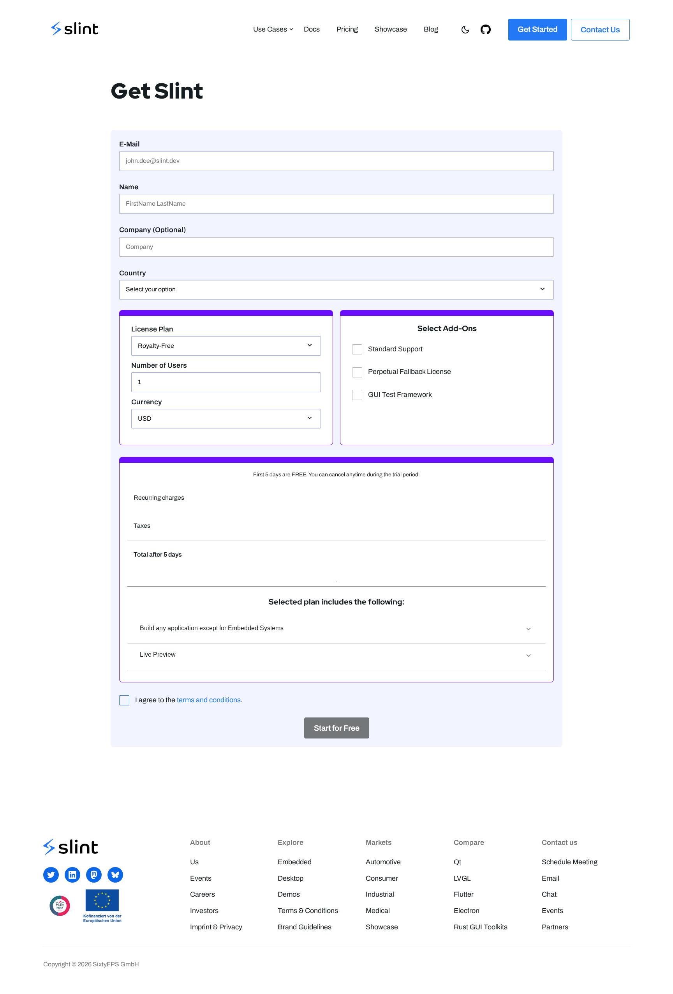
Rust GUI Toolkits (480, 927)
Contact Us (600, 29)
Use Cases (270, 29)
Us (194, 862)
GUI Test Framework (400, 394)
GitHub (487, 29)
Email (550, 878)
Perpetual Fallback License (409, 371)
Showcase (391, 29)
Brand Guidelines (304, 927)
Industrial (380, 894)
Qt (457, 862)
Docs (312, 29)
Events (200, 878)
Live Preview (158, 654)
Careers (202, 894)
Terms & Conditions (308, 911)
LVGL (462, 878)
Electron (466, 911)
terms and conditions (209, 700)
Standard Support (395, 349)
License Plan (152, 329)
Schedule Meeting (569, 862)
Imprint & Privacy (216, 927)
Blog (431, 29)
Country (132, 273)
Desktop (290, 878)
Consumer (382, 878)
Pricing (347, 29)
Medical (378, 911)
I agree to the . (189, 700)
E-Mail (129, 144)
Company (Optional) (152, 230)
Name (128, 187)
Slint (75, 29)
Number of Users (159, 365)
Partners (555, 927)
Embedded (295, 862)
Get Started (538, 29)
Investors (204, 911)
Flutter (464, 894)
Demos (289, 894)
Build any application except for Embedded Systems (212, 628)
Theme (467, 29)
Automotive (383, 862)
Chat (549, 894)
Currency (146, 402)
